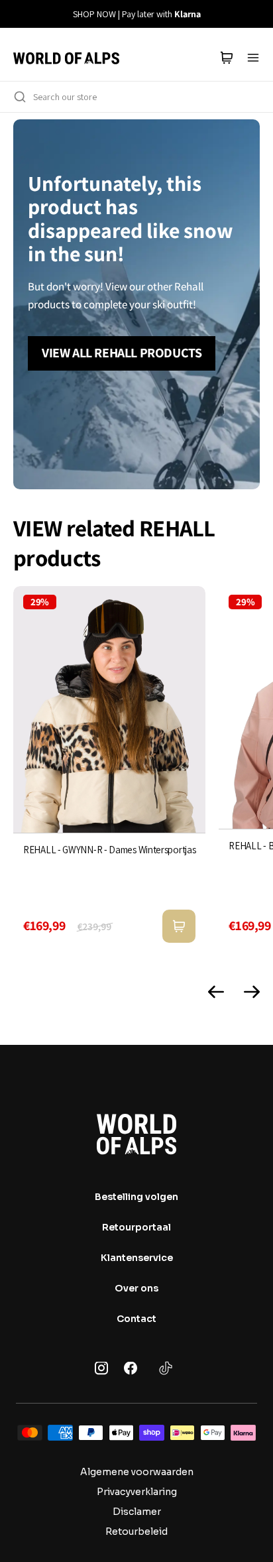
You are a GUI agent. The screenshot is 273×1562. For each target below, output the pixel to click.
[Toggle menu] (253, 57)
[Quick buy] (178, 926)
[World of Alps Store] (66, 57)
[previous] (18, 14)
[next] (255, 14)
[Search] (20, 96)
